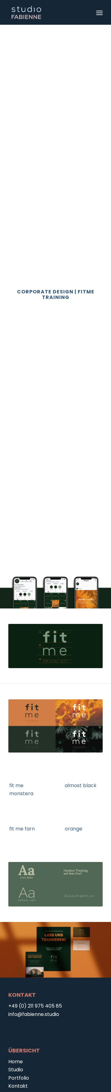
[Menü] (99, 12)
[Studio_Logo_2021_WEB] (46, 12)
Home (15, 1061)
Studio (15, 1069)
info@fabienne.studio (33, 1014)
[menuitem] (99, 12)
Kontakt (18, 1086)
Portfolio (18, 1077)
